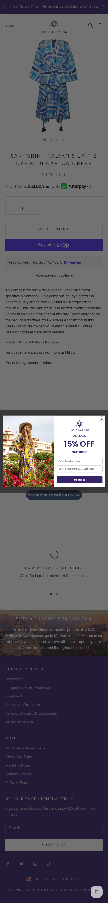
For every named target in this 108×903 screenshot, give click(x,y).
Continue (79, 479)
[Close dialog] (102, 419)
